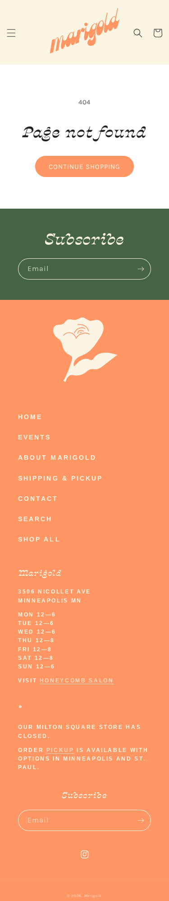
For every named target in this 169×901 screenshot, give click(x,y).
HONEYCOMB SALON (77, 680)
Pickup (60, 750)
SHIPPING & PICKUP (60, 478)
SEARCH (35, 519)
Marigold (93, 895)
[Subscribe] (141, 269)
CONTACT (38, 498)
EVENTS (34, 437)
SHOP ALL (39, 539)
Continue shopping (84, 167)
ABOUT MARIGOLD (57, 457)
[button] (11, 33)
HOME (30, 416)
